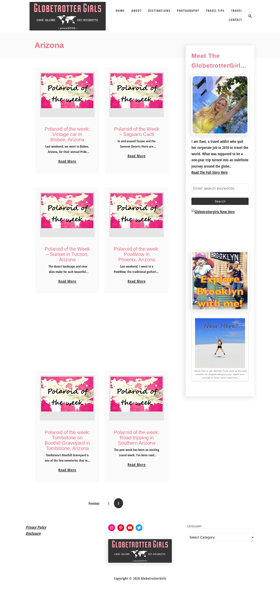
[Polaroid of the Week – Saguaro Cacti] (136, 94)
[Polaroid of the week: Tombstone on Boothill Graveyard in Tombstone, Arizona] (67, 397)
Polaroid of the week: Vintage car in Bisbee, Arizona (67, 134)
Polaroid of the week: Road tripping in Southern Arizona (136, 437)
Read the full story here (209, 172)
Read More (67, 161)
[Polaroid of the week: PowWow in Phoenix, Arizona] (136, 214)
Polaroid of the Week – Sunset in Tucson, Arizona (67, 254)
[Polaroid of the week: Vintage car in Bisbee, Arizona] (67, 94)
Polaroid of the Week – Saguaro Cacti (136, 131)
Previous (94, 503)
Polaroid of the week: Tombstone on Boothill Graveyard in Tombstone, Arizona (67, 440)
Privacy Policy (36, 527)
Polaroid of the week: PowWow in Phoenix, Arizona (136, 254)
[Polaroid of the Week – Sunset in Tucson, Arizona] (67, 214)
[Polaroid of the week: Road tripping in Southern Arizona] (136, 397)
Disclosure (33, 533)
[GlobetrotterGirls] (68, 16)
